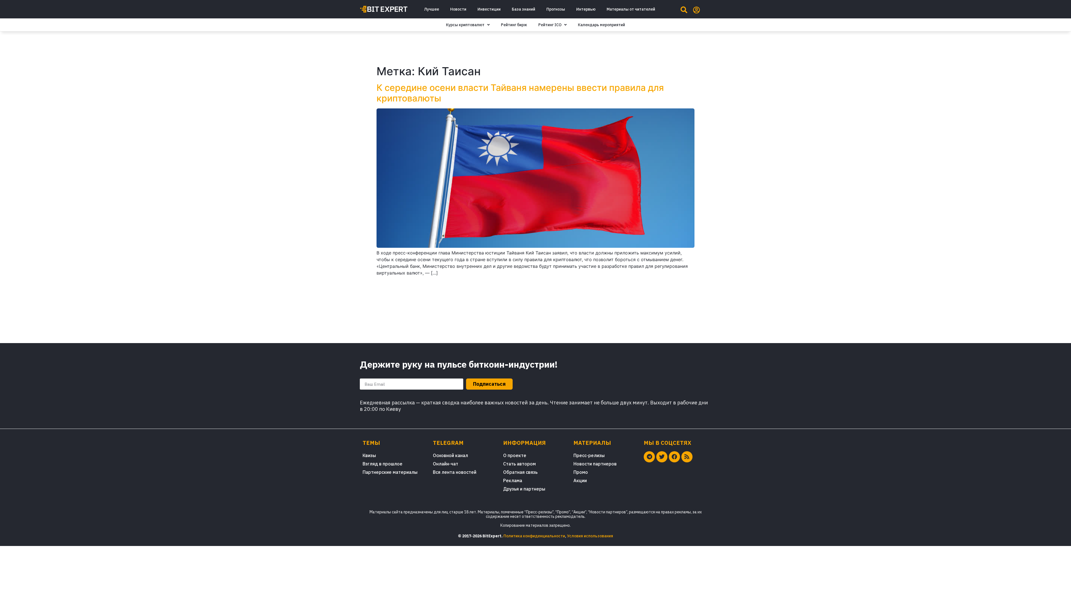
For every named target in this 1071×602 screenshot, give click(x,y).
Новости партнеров (595, 464)
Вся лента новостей (454, 472)
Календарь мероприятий (601, 24)
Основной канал (450, 455)
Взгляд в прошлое (382, 464)
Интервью (585, 9)
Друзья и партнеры (524, 489)
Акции (580, 480)
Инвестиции (489, 9)
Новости (458, 9)
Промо (580, 472)
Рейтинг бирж (514, 24)
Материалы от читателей (631, 9)
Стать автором (519, 464)
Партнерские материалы (390, 472)
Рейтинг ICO (549, 24)
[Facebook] (674, 456)
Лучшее (431, 9)
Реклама (512, 480)
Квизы (369, 455)
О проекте (514, 455)
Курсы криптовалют (465, 24)
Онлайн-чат (445, 464)
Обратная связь (520, 472)
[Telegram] (649, 456)
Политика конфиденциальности (534, 535)
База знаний (523, 9)
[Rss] (687, 456)
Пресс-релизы (589, 455)
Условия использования (590, 535)
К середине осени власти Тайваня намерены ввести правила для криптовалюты (520, 93)
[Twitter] (661, 456)
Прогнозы (555, 9)
